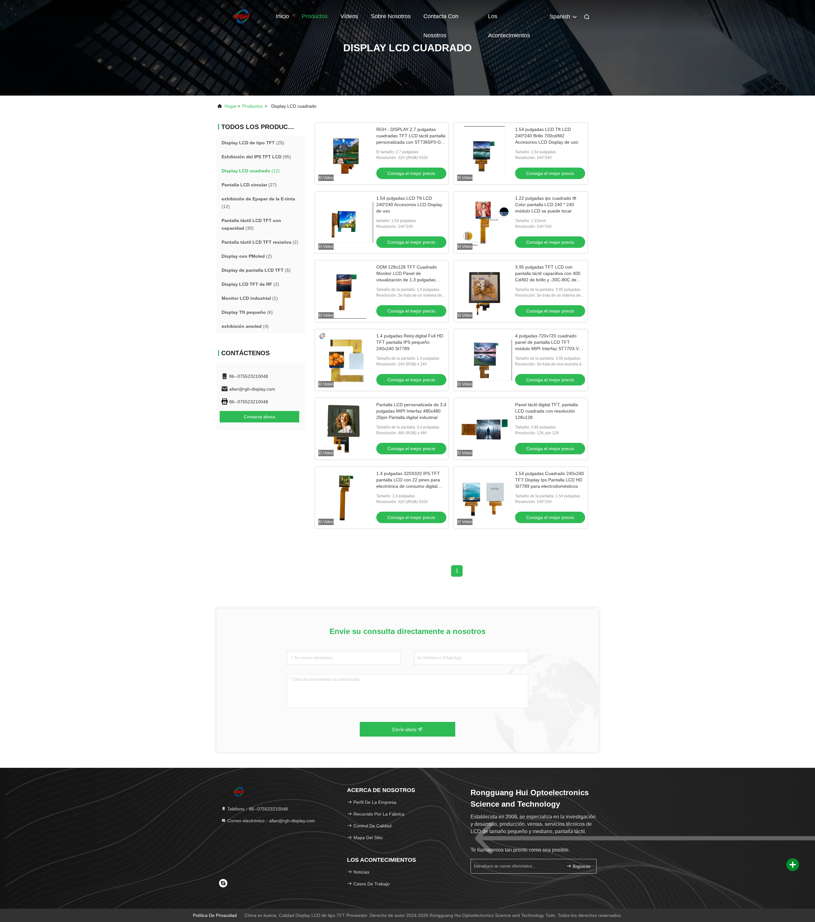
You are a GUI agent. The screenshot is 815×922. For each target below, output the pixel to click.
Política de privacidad (215, 915)
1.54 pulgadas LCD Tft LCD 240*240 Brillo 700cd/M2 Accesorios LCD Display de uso (546, 136)
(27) (249, 184)
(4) (245, 326)
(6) (247, 312)
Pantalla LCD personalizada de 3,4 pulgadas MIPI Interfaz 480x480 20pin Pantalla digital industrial (411, 411)
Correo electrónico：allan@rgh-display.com (270, 820)
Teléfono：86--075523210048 (257, 808)
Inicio (282, 16)
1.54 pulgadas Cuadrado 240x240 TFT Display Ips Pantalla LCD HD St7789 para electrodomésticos (549, 480)
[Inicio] (242, 15)
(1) (250, 298)
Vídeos (349, 16)
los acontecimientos (509, 19)
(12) (251, 170)
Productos (315, 16)
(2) (260, 242)
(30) (251, 224)
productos (252, 106)
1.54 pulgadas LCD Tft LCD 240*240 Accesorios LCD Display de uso (409, 204)
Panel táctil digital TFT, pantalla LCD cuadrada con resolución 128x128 (546, 411)
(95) (256, 156)
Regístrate (581, 866)
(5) (256, 270)
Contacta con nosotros (440, 19)
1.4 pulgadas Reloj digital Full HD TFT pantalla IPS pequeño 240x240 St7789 (409, 342)
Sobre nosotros (391, 16)
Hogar (230, 106)
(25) (253, 142)
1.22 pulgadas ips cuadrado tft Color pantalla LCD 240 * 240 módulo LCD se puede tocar (545, 204)
